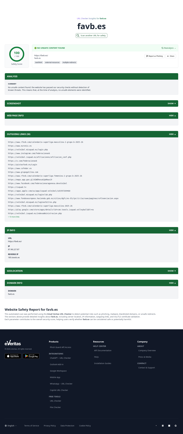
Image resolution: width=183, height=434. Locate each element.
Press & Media (144, 357)
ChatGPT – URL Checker (60, 358)
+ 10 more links (13, 217)
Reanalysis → (170, 48)
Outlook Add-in (57, 364)
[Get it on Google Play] (31, 356)
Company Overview (147, 350)
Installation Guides (102, 363)
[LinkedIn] (162, 425)
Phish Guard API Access (60, 347)
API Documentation (102, 350)
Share (172, 56)
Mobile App (55, 377)
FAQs (96, 357)
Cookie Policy (85, 425)
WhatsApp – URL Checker (61, 383)
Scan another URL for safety (93, 35)
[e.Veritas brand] (22, 342)
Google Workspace (58, 371)
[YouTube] (156, 425)
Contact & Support (146, 367)
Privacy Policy (50, 425)
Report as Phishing (156, 56)
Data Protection (67, 425)
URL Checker (55, 401)
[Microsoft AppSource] (169, 425)
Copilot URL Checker (59, 390)
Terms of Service (31, 425)
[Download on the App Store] (13, 356)
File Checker (55, 407)
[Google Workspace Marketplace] (175, 425)
